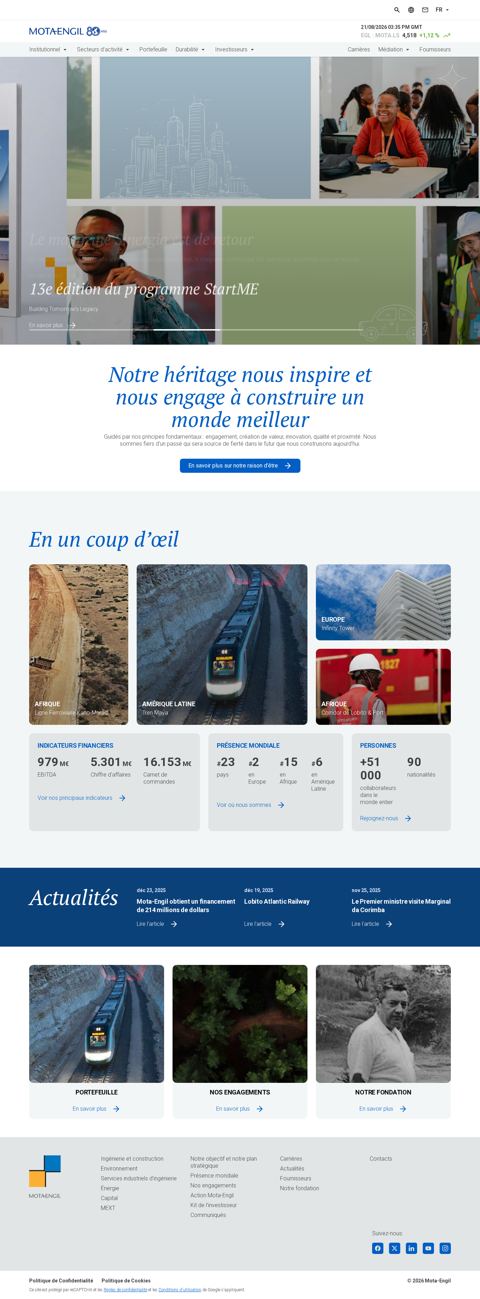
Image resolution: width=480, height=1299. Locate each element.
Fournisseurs (435, 49)
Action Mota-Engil (212, 1195)
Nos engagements (213, 1185)
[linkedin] (411, 1248)
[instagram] (445, 1248)
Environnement (119, 1168)
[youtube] (428, 1248)
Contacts (381, 1158)
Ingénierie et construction (132, 1158)
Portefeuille (153, 49)
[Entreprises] (411, 9)
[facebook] (377, 1248)
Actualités (292, 1168)
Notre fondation (299, 1188)
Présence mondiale (214, 1175)
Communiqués (208, 1215)
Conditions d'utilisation (179, 1289)
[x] (394, 1248)
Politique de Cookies (126, 1281)
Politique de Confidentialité (61, 1281)
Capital (109, 1198)
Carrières (359, 49)
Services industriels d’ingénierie (139, 1178)
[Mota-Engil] (68, 31)
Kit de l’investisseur (213, 1205)
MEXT (108, 1208)
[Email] (425, 9)
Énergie (110, 1188)
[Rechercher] (397, 9)
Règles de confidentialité (125, 1289)
